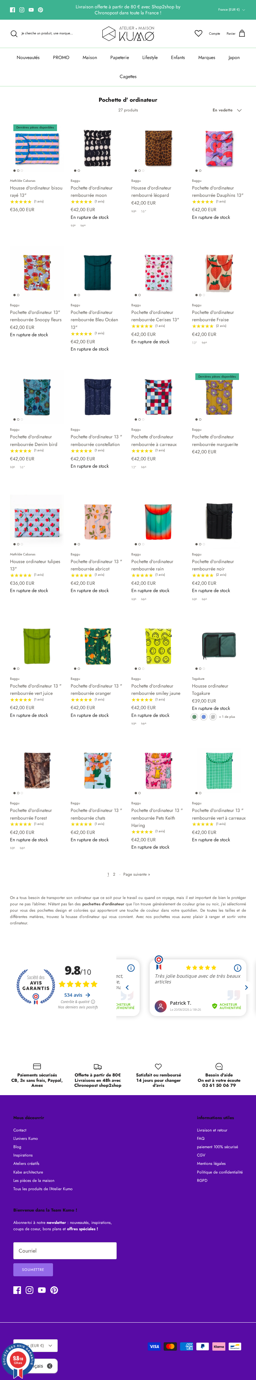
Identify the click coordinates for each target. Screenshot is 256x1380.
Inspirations (23, 1155)
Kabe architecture (28, 1172)
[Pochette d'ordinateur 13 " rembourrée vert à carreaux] (219, 771)
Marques (206, 57)
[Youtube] (31, 9)
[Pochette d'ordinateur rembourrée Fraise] (219, 273)
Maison (90, 57)
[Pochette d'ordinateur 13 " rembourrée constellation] (98, 397)
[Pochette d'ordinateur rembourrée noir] (219, 522)
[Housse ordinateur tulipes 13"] (37, 522)
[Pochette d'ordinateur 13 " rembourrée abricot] (98, 522)
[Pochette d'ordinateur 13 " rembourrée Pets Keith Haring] (158, 771)
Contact (19, 1130)
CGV (201, 1155)
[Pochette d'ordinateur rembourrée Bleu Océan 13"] (98, 273)
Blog (17, 1147)
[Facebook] (12, 9)
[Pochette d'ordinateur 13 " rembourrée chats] (98, 771)
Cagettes (128, 76)
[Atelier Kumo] (128, 33)
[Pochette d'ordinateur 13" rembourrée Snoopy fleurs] (37, 273)
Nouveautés (28, 57)
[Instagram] (21, 9)
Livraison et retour (212, 1130)
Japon (234, 57)
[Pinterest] (40, 9)
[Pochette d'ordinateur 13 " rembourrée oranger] (98, 646)
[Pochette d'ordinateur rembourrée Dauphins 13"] (219, 148)
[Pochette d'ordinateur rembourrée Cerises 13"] (158, 273)
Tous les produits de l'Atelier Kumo (43, 1189)
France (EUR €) (229, 9)
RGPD (202, 1181)
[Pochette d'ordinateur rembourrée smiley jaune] (158, 646)
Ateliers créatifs (26, 1164)
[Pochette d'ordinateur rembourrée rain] (158, 522)
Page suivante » (136, 874)
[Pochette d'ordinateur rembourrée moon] (98, 148)
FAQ (200, 1138)
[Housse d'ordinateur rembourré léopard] (158, 148)
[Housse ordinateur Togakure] (219, 646)
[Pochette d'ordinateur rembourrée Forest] (37, 771)
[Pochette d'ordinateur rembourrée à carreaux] (158, 397)
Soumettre (33, 1269)
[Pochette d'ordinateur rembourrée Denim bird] (37, 397)
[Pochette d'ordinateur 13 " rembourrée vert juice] (37, 646)
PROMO (61, 57)
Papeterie (119, 57)
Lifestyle (150, 57)
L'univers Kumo (25, 1138)
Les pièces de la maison (33, 1181)
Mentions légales (211, 1164)
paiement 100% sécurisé (217, 1147)
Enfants (178, 57)
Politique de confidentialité (220, 1172)
